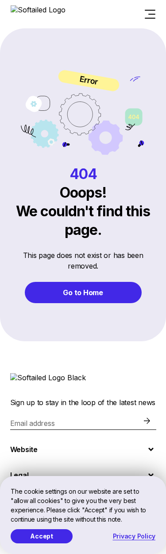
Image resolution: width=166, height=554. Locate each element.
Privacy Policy (134, 536)
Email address (32, 423)
